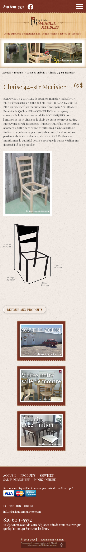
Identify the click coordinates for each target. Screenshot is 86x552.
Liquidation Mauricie (52, 539)
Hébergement (42, 545)
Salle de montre (16, 480)
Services (47, 475)
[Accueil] (43, 23)
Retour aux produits (25, 310)
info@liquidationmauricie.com (22, 511)
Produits (27, 475)
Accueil (9, 475)
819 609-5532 (13, 7)
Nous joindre (45, 480)
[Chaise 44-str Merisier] (27, 183)
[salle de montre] (41, 386)
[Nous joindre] (41, 341)
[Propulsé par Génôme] (61, 545)
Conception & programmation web (39, 543)
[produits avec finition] (41, 431)
